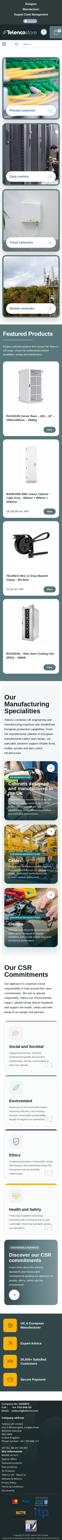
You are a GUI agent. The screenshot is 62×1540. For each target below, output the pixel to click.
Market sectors (10, 1455)
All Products (8, 1470)
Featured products (12, 1462)
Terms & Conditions (12, 1486)
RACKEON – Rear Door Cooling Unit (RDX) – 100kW (30, 655)
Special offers (9, 1459)
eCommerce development (15, 1538)
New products (9, 1466)
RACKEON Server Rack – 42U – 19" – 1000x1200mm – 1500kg (30, 418)
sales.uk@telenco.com (25, 1410)
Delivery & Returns (12, 1478)
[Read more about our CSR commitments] (14, 1295)
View (49, 429)
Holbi (32, 1538)
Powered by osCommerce (47, 1538)
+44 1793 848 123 (21, 1407)
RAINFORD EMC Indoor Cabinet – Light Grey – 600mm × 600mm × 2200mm (28, 498)
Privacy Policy (9, 1482)
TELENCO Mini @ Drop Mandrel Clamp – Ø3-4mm (27, 577)
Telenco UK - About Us (14, 1474)
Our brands (8, 1490)
